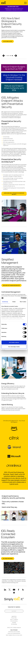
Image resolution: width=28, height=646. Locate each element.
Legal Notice (14, 616)
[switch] (25, 328)
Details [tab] (14, 301)
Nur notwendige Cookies (14, 346)
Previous (3, 55)
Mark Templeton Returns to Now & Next (14, 635)
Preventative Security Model (14, 631)
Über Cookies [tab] (23, 301)
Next (15, 55)
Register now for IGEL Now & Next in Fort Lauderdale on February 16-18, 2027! (14, 9)
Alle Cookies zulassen (14, 342)
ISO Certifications (14, 621)
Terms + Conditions (14, 619)
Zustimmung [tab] (5, 301)
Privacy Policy (14, 617)
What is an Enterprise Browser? (14, 633)
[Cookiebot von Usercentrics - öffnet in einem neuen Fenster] (21, 298)
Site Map (14, 622)
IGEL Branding (14, 624)
